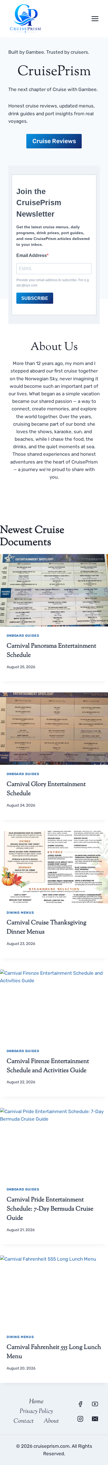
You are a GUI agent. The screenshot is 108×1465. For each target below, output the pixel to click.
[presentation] (54, 590)
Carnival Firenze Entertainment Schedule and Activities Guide (48, 1066)
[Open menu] (94, 18)
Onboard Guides (23, 636)
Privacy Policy (36, 1411)
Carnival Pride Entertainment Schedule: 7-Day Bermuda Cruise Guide (50, 1209)
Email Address (31, 255)
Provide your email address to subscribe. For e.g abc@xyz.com (52, 282)
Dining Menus (20, 913)
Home (36, 1401)
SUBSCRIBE (34, 298)
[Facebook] (80, 1404)
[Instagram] (80, 1419)
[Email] (95, 1419)
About (51, 1421)
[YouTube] (95, 1404)
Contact (24, 1421)
